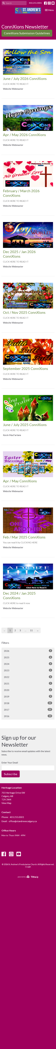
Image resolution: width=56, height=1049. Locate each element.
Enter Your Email (9, 762)
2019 (27, 696)
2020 (27, 690)
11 (31, 630)
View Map (6, 803)
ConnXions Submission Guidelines (27, 33)
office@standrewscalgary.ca (23, 821)
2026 (27, 650)
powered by (26, 879)
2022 (27, 677)
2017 (27, 709)
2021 (27, 683)
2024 (27, 663)
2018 (27, 703)
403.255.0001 (35, 3)
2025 (27, 657)
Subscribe (10, 774)
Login (28, 867)
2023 (27, 670)
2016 (27, 716)
